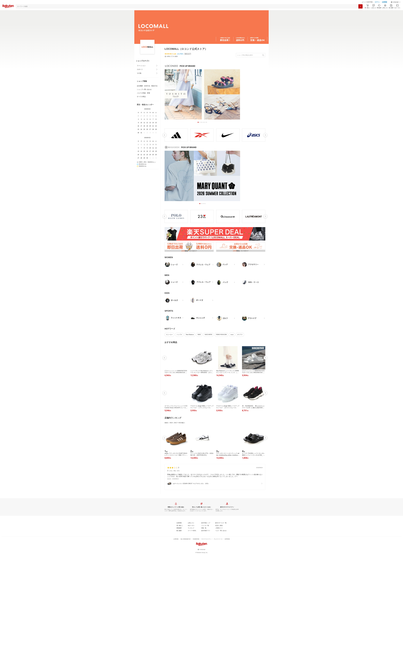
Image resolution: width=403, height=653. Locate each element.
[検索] (360, 12)
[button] (395, 7)
